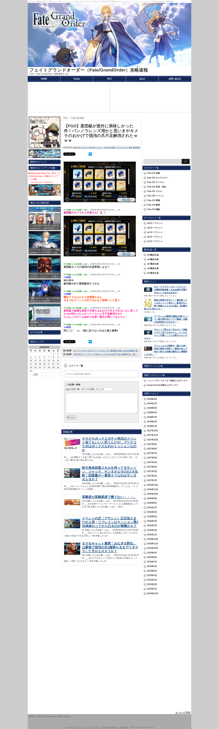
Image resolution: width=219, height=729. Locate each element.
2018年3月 (152, 417)
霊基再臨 (136, 147)
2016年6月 (152, 512)
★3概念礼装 (153, 264)
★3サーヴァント (155, 232)
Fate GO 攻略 (153, 173)
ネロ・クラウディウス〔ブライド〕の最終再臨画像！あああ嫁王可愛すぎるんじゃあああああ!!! (170, 290)
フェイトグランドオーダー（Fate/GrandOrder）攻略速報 (88, 69)
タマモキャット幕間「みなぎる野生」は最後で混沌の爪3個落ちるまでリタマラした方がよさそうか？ (110, 547)
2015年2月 (152, 584)
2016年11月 (152, 489)
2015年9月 (152, 553)
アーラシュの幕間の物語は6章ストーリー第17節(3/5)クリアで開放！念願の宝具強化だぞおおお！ (171, 319)
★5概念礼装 (153, 255)
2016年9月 (152, 498)
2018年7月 (152, 403)
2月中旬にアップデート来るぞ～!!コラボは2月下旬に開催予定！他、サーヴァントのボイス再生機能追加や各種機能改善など (131, 354)
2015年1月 (152, 589)
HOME (44, 79)
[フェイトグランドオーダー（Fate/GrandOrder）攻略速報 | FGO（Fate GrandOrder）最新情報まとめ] (109, 65)
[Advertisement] (166, 137)
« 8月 (35, 374)
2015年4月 (152, 575)
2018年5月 (152, 408)
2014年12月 (152, 593)
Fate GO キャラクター (157, 178)
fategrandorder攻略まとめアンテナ (162, 385)
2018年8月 (152, 399)
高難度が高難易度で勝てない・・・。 (109, 497)
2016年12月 (152, 485)
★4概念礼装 (153, 259)
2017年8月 (152, 448)
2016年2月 (152, 530)
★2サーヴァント (155, 237)
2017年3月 (152, 471)
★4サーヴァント (155, 228)
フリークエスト (122, 147)
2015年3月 (152, 580)
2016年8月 (152, 503)
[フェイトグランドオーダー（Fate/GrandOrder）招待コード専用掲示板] (45, 147)
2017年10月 (152, 439)
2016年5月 (152, 516)
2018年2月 (152, 421)
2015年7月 (152, 561)
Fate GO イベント (96, 147)
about (142, 79)
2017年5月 (152, 462)
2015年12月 (152, 539)
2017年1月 (152, 480)
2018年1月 (152, 426)
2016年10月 (152, 494)
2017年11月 (152, 435)
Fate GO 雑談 (109, 147)
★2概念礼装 (153, 268)
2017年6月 (152, 457)
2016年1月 (152, 534)
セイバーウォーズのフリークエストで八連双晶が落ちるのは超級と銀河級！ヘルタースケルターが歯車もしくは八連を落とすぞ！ (133, 350)
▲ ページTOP (182, 712)
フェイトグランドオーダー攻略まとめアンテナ (167, 380)
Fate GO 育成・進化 (156, 186)
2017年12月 (152, 430)
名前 (68, 389)
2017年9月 (152, 444)
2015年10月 (152, 548)
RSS (109, 79)
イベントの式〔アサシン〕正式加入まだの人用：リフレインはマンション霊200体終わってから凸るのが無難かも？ (110, 522)
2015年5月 (152, 571)
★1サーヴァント (155, 241)
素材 (130, 147)
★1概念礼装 (153, 273)
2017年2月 (152, 476)
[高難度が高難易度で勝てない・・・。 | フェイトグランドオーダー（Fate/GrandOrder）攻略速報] (72, 509)
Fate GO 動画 (153, 205)
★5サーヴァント (155, 223)
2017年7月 (152, 453)
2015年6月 (152, 566)
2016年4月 (152, 521)
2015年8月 (152, 557)
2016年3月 (152, 525)
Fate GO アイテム (80, 147)
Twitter (76, 79)
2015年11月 (152, 543)
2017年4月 (152, 467)
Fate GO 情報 (153, 200)
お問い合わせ (174, 79)
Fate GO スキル (154, 191)
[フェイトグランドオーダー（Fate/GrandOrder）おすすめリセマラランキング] (45, 156)
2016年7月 (152, 507)
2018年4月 (152, 412)
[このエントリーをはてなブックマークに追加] (90, 154)
